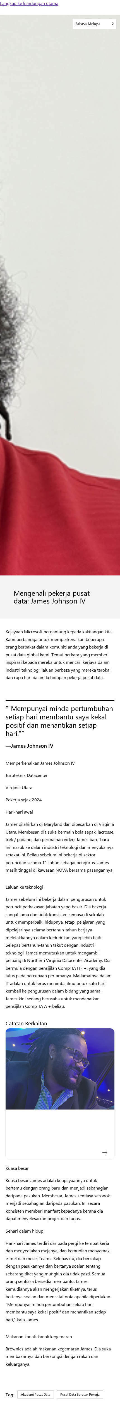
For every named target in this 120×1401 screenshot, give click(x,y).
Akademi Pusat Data (35, 1394)
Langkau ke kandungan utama (29, 3)
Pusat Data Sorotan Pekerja (80, 1394)
